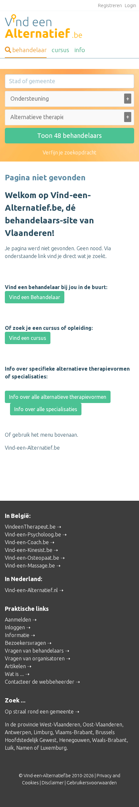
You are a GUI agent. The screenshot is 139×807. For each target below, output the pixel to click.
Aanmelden (18, 619)
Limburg (43, 732)
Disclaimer (53, 782)
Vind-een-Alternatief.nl (31, 590)
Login (130, 5)
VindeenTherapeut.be (30, 527)
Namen (24, 748)
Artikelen (15, 666)
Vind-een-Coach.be (27, 542)
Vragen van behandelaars (34, 651)
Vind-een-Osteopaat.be (32, 558)
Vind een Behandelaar (34, 297)
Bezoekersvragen (25, 643)
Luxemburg (53, 748)
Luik (9, 748)
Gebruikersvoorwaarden (92, 782)
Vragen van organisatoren (35, 658)
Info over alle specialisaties (45, 409)
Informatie (17, 635)
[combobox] (69, 100)
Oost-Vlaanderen (102, 724)
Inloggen (15, 627)
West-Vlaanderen (60, 724)
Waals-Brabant (109, 740)
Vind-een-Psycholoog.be (33, 534)
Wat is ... (14, 674)
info (79, 49)
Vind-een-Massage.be (30, 565)
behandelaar (29, 49)
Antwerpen (18, 732)
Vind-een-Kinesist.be (28, 550)
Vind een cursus (27, 338)
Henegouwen (74, 740)
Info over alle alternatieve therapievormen (57, 397)
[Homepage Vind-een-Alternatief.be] (69, 27)
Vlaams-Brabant (74, 732)
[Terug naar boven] (125, 793)
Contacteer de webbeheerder (39, 682)
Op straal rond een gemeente (39, 711)
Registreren (110, 5)
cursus (60, 49)
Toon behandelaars (69, 135)
